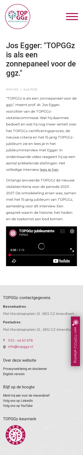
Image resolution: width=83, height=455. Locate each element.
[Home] (35, 16)
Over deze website (19, 360)
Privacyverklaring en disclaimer (25, 369)
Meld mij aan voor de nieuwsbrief (26, 395)
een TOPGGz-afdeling (75, 345)
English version (14, 374)
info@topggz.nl (20, 347)
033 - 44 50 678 (20, 340)
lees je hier (49, 170)
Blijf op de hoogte (19, 387)
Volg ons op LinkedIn (18, 401)
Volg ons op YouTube (18, 406)
